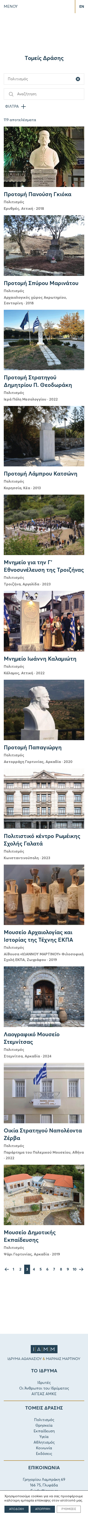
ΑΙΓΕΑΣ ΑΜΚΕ (44, 1394)
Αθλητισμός (44, 1442)
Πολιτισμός (44, 1420)
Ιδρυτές (44, 1383)
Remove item (77, 79)
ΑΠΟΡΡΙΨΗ (42, 1509)
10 (75, 1269)
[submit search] (11, 94)
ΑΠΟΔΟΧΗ (16, 1509)
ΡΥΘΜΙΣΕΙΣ (68, 1509)
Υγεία (44, 1437)
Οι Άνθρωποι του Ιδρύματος (44, 1388)
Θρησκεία (44, 1425)
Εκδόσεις (44, 1454)
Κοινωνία (44, 1448)
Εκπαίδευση (44, 1431)
